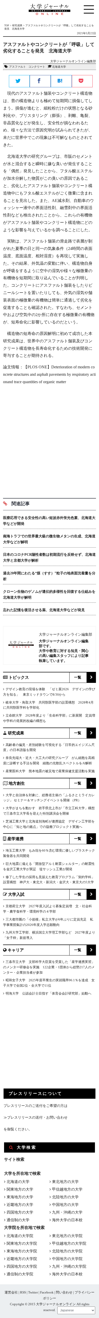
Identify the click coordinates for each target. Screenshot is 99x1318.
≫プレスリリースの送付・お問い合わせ (36, 1117)
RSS (23, 1292)
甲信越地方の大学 (67, 1189)
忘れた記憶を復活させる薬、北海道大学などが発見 (44, 610)
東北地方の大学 (65, 1182)
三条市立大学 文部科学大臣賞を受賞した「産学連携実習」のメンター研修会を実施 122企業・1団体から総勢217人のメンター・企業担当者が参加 (49, 967)
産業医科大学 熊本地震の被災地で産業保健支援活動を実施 (50, 771)
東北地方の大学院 (67, 1236)
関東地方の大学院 (22, 1243)
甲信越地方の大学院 (69, 1243)
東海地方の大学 (20, 1197)
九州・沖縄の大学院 (69, 1266)
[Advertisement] (49, 439)
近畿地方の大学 (20, 1205)
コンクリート (36, 66)
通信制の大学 (18, 1220)
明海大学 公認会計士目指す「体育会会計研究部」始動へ (48, 993)
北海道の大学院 (20, 1236)
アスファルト (17, 66)
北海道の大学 (18, 1182)
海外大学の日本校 (67, 1220)
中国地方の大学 (65, 1205)
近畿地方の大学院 (22, 1259)
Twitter (33, 1292)
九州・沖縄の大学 (67, 1212)
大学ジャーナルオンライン (56, 1304)
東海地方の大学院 (22, 1251)
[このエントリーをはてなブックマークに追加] (61, 81)
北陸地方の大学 (65, 1197)
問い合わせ (64, 1292)
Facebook (47, 1292)
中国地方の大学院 (67, 1259)
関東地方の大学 (20, 1189)
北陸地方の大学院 (67, 1251)
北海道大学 (59, 66)
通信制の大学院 (20, 1274)
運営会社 (11, 1292)
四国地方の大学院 (22, 1266)
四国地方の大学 (20, 1212)
